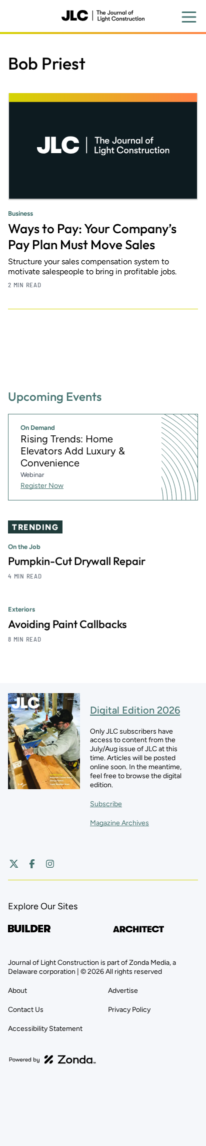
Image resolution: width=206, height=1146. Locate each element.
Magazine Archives (119, 823)
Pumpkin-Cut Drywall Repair (77, 561)
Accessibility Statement (45, 1028)
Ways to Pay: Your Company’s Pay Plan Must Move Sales (92, 236)
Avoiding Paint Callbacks (67, 624)
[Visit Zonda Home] (52, 1059)
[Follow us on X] (14, 864)
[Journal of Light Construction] (103, 16)
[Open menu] (189, 17)
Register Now (42, 485)
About (17, 990)
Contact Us (26, 1009)
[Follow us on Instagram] (50, 864)
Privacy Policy (129, 1009)
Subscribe (106, 804)
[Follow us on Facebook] (32, 864)
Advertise (123, 990)
